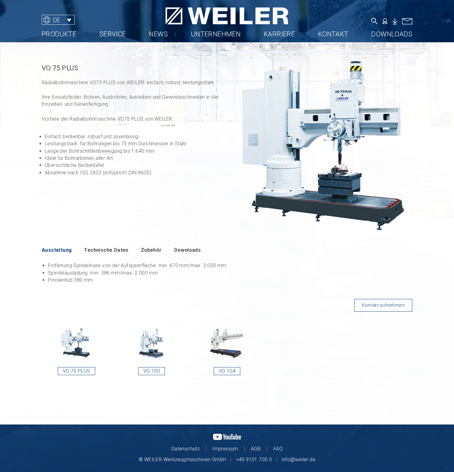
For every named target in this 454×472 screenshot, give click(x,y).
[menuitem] (58, 20)
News (158, 34)
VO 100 (151, 371)
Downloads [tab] (187, 250)
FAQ (278, 449)
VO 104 (227, 371)
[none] (80, 20)
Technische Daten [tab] (106, 250)
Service (112, 34)
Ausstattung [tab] (57, 250)
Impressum (225, 449)
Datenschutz (185, 449)
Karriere (279, 34)
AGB (256, 449)
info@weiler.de (298, 459)
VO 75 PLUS (76, 371)
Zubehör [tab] (151, 250)
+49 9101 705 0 (254, 459)
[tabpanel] (227, 273)
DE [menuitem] (57, 19)
